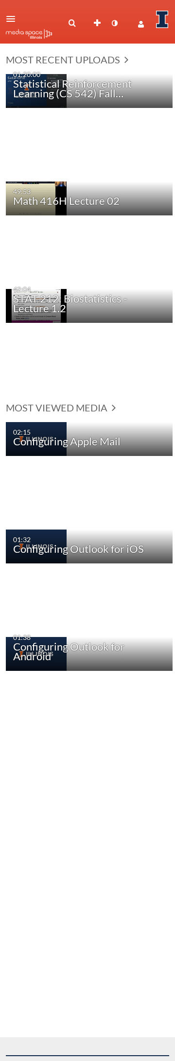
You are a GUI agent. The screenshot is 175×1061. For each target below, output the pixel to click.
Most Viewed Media (57, 407)
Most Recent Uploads (64, 59)
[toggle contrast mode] (114, 23)
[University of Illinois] (162, 19)
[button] (13, 19)
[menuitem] (72, 23)
